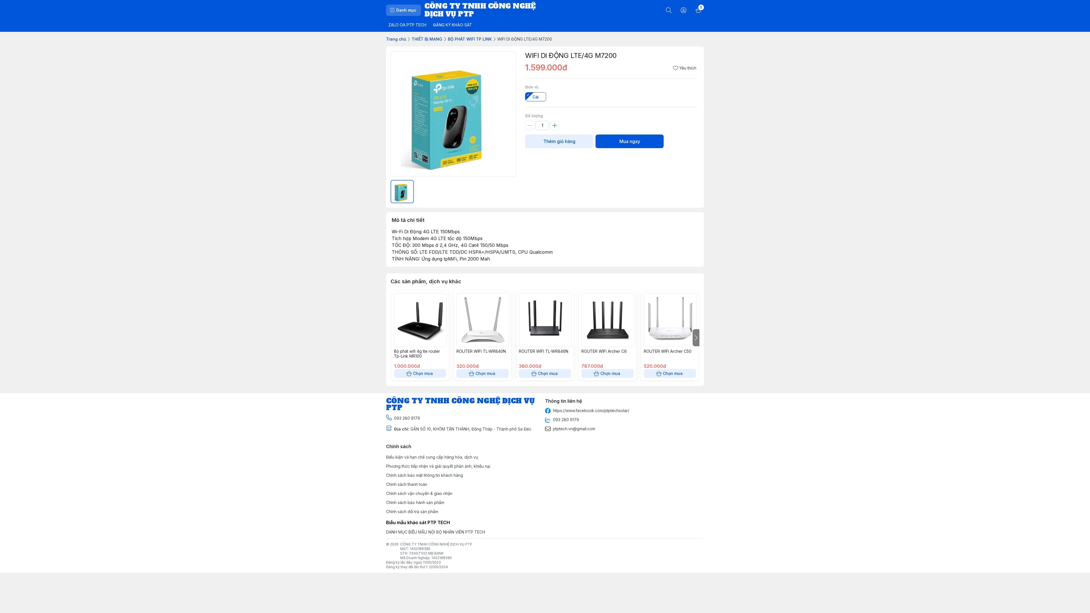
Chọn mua (423, 373)
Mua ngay (629, 141)
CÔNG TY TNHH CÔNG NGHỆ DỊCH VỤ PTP (436, 544)
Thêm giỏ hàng (559, 141)
